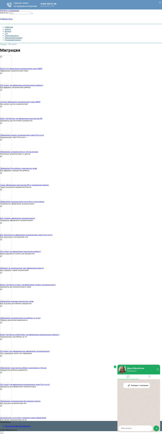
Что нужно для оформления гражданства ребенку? (20, 251)
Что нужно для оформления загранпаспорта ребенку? (21, 85)
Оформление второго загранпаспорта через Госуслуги (22, 135)
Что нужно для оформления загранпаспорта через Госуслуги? (25, 384)
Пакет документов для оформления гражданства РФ (21, 118)
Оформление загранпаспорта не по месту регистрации (22, 202)
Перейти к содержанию (9, 10)
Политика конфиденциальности (18, 426)
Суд (6, 33)
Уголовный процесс (13, 40)
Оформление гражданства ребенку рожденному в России (23, 368)
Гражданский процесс (14, 38)
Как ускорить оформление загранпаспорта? (17, 218)
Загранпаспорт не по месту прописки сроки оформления (23, 418)
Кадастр (8, 31)
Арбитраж (9, 27)
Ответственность (12, 36)
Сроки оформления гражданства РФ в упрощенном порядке (24, 185)
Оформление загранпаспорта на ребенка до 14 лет (20, 318)
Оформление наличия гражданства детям (16, 301)
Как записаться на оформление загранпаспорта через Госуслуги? (26, 235)
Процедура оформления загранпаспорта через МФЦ (21, 69)
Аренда (8, 29)
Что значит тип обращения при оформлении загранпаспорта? (25, 351)
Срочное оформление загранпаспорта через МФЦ (20, 102)
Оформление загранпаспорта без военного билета (20, 401)
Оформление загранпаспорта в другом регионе (19, 152)
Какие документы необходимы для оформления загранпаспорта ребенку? (29, 335)
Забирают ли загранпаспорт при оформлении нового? (22, 268)
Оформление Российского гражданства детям (18, 168)
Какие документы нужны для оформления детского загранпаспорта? (28, 285)
